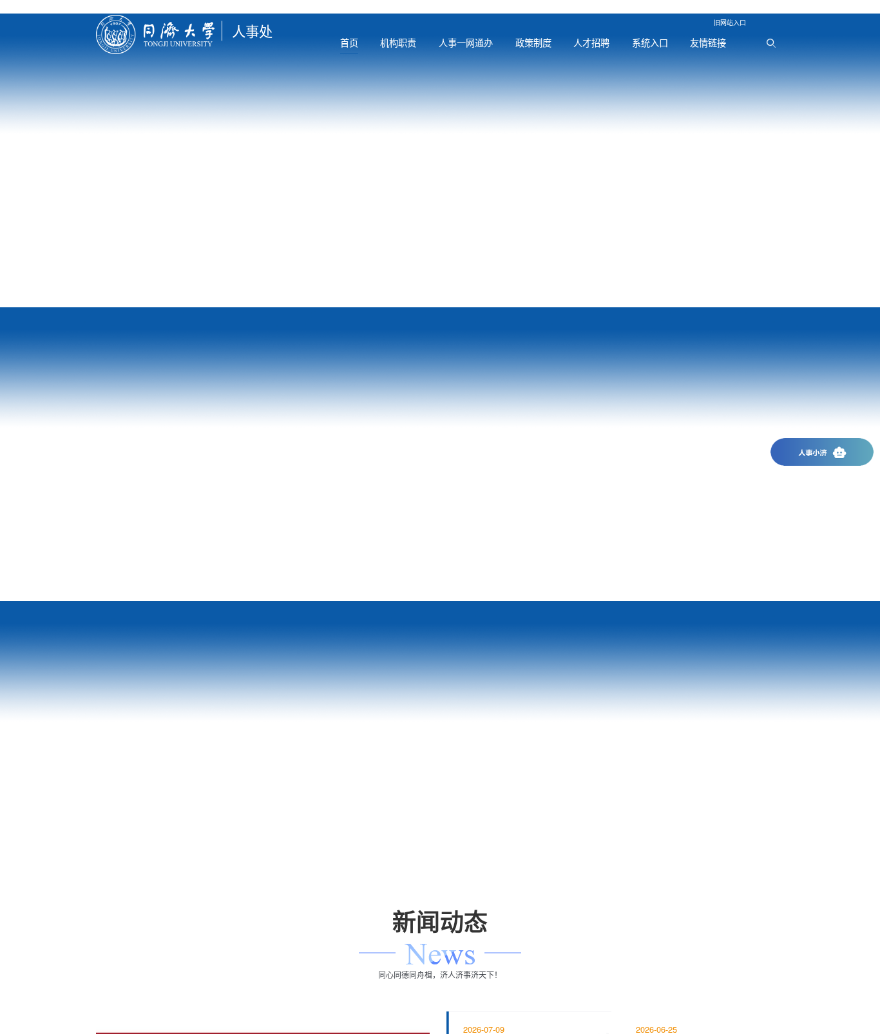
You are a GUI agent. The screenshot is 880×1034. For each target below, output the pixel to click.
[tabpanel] (440, 160)
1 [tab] (113, 294)
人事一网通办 (466, 42)
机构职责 (398, 42)
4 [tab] (420, 627)
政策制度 (533, 42)
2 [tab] (147, 294)
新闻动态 (440, 335)
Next (855, 160)
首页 (349, 42)
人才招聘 (591, 42)
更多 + (440, 684)
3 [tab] (180, 294)
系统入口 (650, 42)
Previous (25, 160)
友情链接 (708, 42)
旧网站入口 (730, 22)
